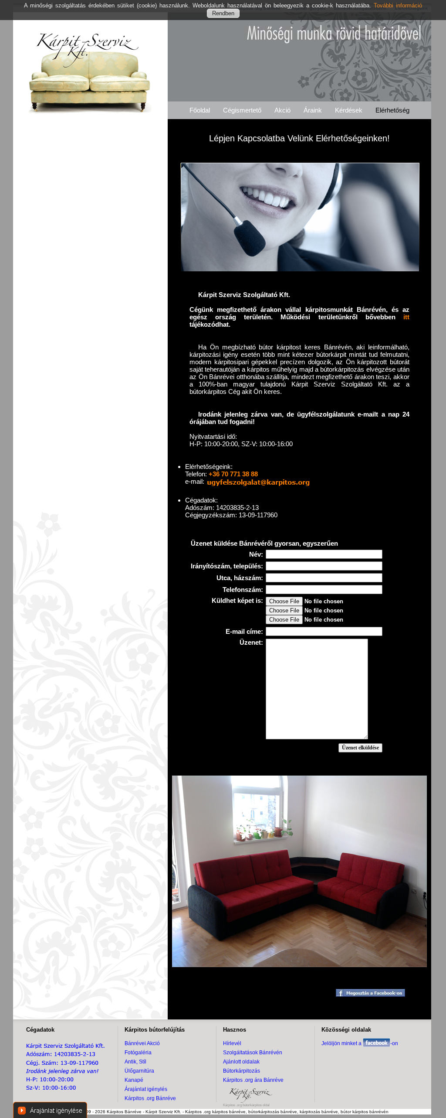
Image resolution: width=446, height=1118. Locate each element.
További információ (398, 5)
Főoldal (199, 110)
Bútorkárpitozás (241, 1071)
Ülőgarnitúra (139, 1071)
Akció (282, 110)
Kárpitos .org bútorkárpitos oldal (246, 1105)
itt (406, 317)
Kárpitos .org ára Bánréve (253, 1080)
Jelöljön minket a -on (359, 1043)
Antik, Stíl (135, 1062)
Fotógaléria (138, 1053)
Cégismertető (242, 110)
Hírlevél (232, 1043)
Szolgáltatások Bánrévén (252, 1053)
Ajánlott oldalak (241, 1062)
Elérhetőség (392, 110)
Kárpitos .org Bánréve (150, 1098)
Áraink (313, 110)
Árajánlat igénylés (146, 1089)
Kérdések (348, 110)
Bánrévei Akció (142, 1043)
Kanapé (134, 1080)
